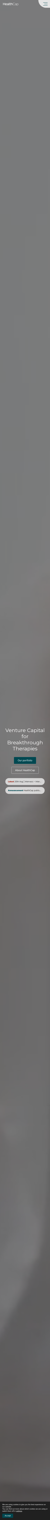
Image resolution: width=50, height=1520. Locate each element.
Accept (8, 1516)
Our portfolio (25, 760)
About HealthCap (25, 770)
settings (19, 1511)
